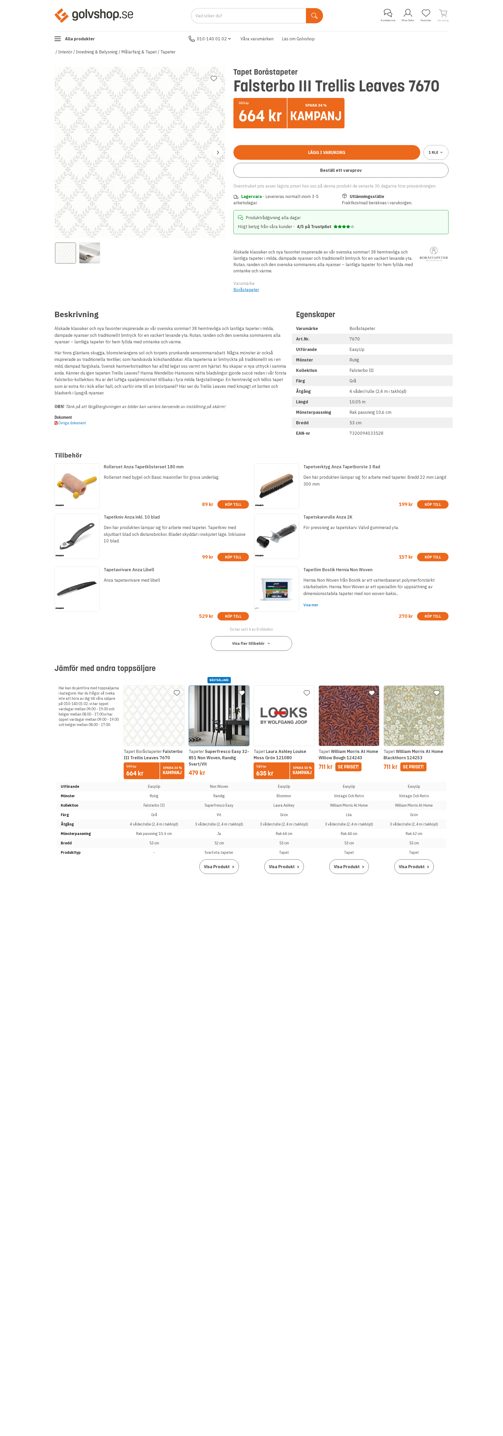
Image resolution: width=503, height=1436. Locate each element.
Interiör (65, 51)
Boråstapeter (246, 289)
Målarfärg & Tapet (139, 51)
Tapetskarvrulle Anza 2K (327, 517)
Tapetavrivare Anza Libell (129, 569)
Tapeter (168, 51)
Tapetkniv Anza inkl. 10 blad (132, 517)
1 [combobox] (433, 152)
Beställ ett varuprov (341, 170)
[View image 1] (65, 253)
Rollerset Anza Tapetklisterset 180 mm (144, 466)
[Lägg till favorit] (214, 78)
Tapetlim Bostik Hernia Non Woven (338, 569)
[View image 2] (89, 253)
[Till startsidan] (93, 15)
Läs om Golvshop (298, 38)
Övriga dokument (72, 423)
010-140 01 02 (212, 38)
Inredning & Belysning (97, 51)
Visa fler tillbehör (248, 643)
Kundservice (388, 20)
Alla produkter (80, 38)
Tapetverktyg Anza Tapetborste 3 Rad (341, 466)
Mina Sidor (408, 20)
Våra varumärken (257, 38)
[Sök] (314, 15)
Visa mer (310, 605)
